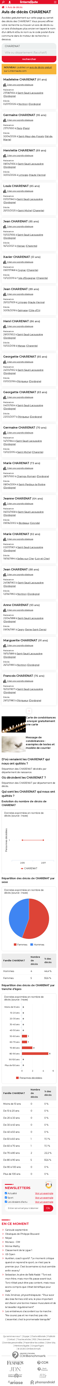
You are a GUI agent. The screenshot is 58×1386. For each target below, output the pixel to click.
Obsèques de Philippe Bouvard (22, 1233)
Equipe (26, 1336)
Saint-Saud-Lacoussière (30, 92)
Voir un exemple (44, 1193)
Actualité (12, 1193)
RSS (34, 1339)
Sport (10, 1197)
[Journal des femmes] (15, 1363)
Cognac (22, 270)
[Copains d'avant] (15, 1376)
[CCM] (42, 1363)
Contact (11, 1339)
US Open (10, 1254)
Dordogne (9, 96)
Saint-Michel (25, 210)
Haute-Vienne (37, 175)
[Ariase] (15, 1382)
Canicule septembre (16, 1229)
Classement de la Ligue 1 (18, 1250)
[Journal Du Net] (15, 1369)
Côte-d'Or (34, 310)
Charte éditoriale (38, 1336)
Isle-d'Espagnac (27, 278)
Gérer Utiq (50, 1343)
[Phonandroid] (42, 1382)
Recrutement (44, 1339)
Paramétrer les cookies (34, 1343)
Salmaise (23, 310)
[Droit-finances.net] (42, 1369)
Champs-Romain (26, 476)
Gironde (34, 523)
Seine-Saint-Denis (36, 629)
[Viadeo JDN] (42, 1376)
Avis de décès (15, 7)
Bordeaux (24, 523)
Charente (38, 210)
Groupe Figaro (37, 1346)
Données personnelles (12, 1343)
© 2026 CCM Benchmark (29, 1349)
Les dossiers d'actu (17, 1201)
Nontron (23, 104)
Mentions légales (22, 1346)
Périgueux (22, 381)
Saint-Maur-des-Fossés (31, 136)
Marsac (21, 345)
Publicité (51, 1336)
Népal (8, 1238)
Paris (19, 128)
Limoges (23, 175)
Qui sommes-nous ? (12, 1336)
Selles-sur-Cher (25, 558)
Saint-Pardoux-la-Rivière (32, 484)
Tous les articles (24, 1339)
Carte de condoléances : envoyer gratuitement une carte (41, 721)
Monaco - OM (12, 1242)
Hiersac (21, 245)
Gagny (20, 629)
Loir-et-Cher (42, 558)
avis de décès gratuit (41, 67)
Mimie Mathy (12, 1246)
